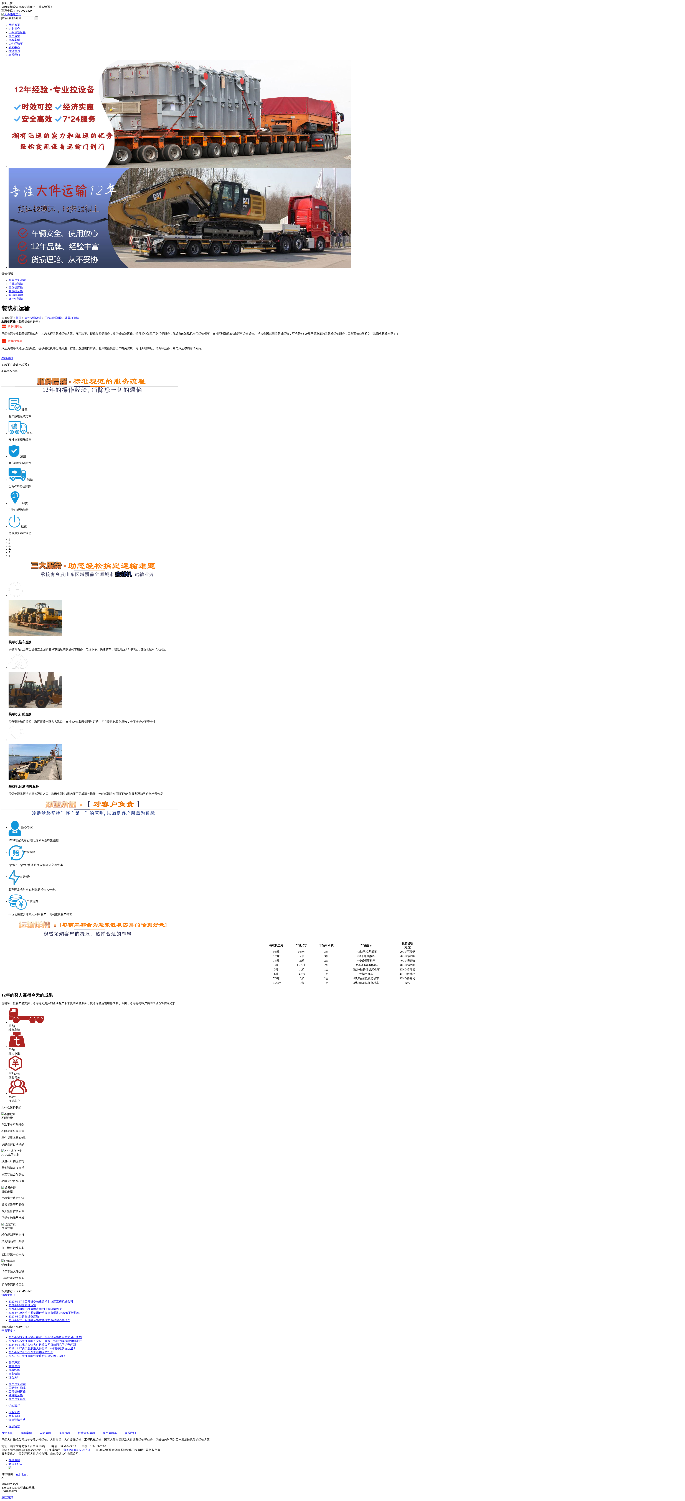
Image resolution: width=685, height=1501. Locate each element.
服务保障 (14, 1373)
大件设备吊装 (17, 1399)
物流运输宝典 (17, 1419)
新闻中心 (14, 47)
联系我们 (14, 54)
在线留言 (14, 1426)
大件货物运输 (17, 32)
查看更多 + (8, 1294)
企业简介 (14, 28)
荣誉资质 (14, 1366)
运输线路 (14, 1370)
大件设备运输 (17, 1384)
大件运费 (14, 36)
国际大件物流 (17, 1387)
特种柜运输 (16, 1395)
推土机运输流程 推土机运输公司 (35, 1309)
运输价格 (64, 1432)
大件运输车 (16, 43)
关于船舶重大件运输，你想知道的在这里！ (42, 1348)
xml (18, 1474)
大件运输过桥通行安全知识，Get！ (37, 1355)
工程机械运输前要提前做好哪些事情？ (39, 1320)
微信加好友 (16, 1464)
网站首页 (14, 24)
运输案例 (14, 39)
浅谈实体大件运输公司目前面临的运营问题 (42, 1344)
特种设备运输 (86, 1432)
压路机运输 (22, 1305)
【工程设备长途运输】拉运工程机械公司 (41, 1301)
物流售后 (14, 51)
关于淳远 (14, 1362)
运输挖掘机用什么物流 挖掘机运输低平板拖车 (44, 1312)
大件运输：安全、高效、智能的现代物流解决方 (45, 1340)
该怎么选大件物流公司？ (31, 1352)
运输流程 (14, 1405)
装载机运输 (72, 317)
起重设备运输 (24, 1316)
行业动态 (14, 1412)
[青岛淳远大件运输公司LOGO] (11, 14)
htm (24, 1474)
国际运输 (45, 1432)
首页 (18, 317)
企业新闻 (14, 1416)
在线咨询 (7, 358)
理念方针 (14, 1377)
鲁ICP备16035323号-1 (77, 1449)
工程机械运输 (53, 317)
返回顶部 (7, 1497)
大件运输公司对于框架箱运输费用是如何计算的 (45, 1337)
